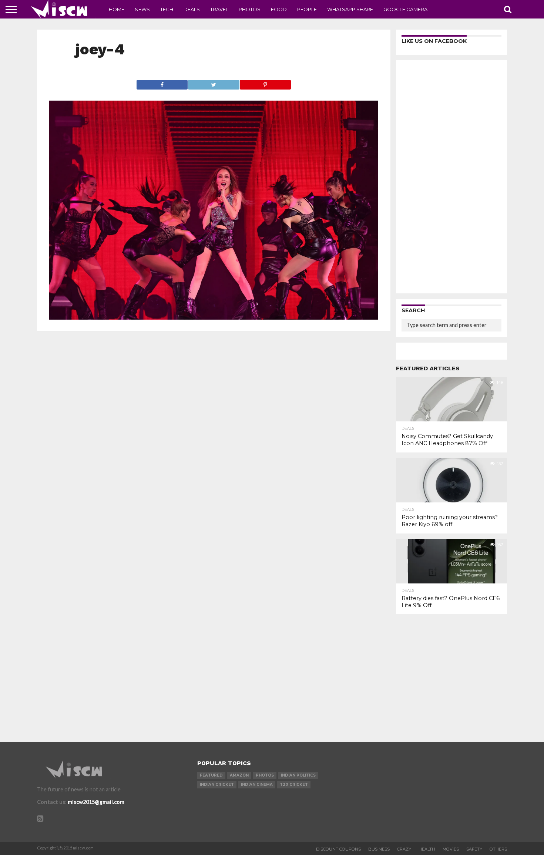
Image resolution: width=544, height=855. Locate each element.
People (307, 9)
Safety (474, 849)
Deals (192, 9)
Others (498, 849)
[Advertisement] (451, 177)
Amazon (239, 775)
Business (379, 849)
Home (116, 9)
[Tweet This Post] (213, 82)
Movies (451, 849)
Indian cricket (217, 784)
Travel (219, 9)
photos (265, 775)
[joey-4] (213, 317)
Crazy (404, 849)
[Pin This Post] (265, 82)
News (142, 9)
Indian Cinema (257, 784)
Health (427, 849)
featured (211, 775)
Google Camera (405, 9)
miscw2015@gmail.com (96, 802)
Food (279, 9)
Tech (166, 9)
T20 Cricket (294, 784)
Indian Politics (298, 775)
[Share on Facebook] (162, 82)
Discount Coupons (338, 849)
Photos (250, 9)
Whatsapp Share (350, 9)
